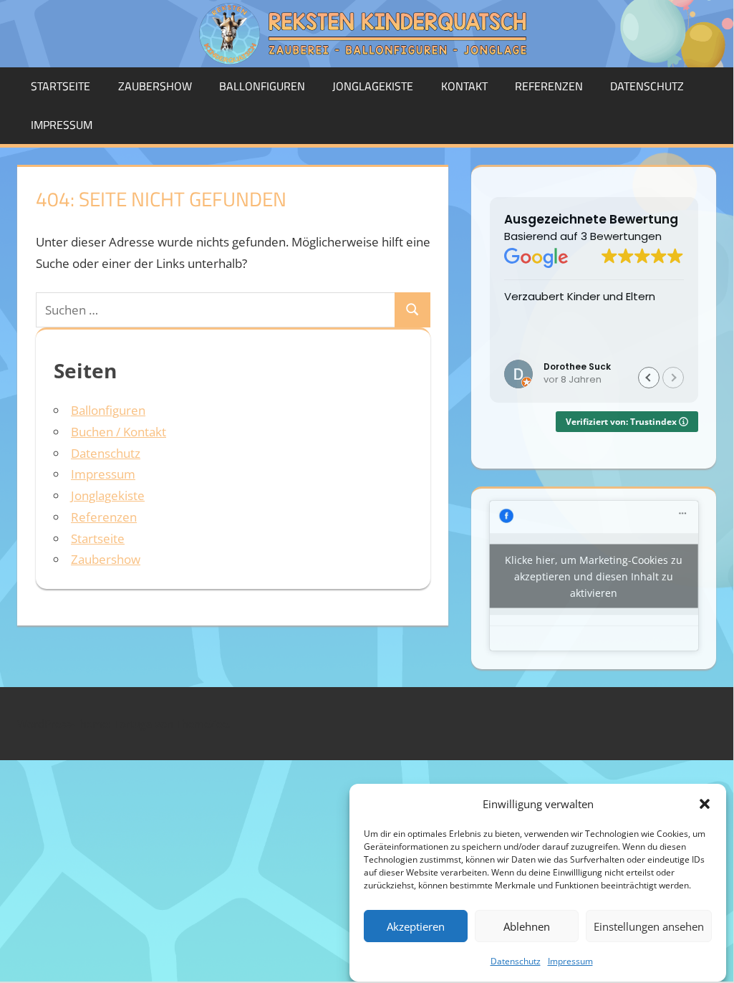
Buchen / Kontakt (118, 431)
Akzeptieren (416, 926)
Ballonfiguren (262, 86)
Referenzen (549, 86)
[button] (704, 804)
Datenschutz (516, 961)
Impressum (570, 961)
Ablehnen (526, 926)
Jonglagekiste (372, 86)
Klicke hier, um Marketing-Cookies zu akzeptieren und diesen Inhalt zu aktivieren (593, 575)
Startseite (60, 86)
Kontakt (464, 86)
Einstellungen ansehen (649, 926)
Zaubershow (155, 86)
